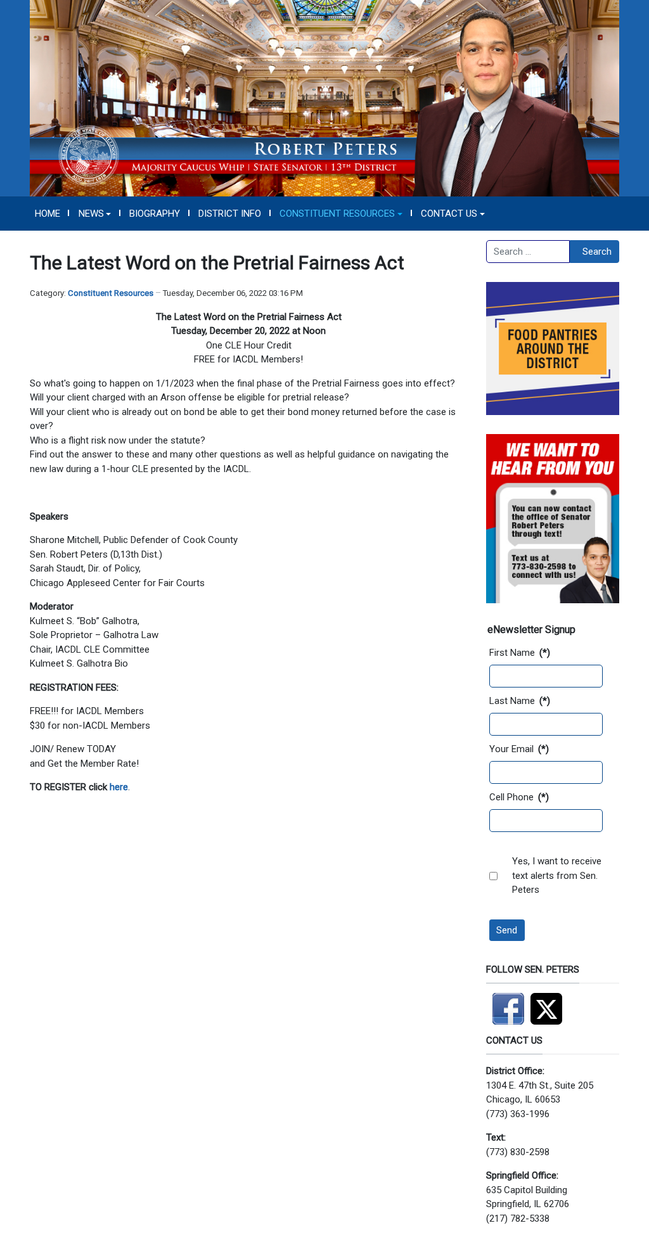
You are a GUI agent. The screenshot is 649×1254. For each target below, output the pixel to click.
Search (597, 251)
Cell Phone (519, 797)
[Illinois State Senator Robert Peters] (324, 98)
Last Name (519, 701)
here (119, 787)
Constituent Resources (110, 293)
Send (506, 930)
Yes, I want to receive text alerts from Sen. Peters (556, 875)
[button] (95, 214)
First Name (519, 652)
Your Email (519, 749)
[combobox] (528, 251)
